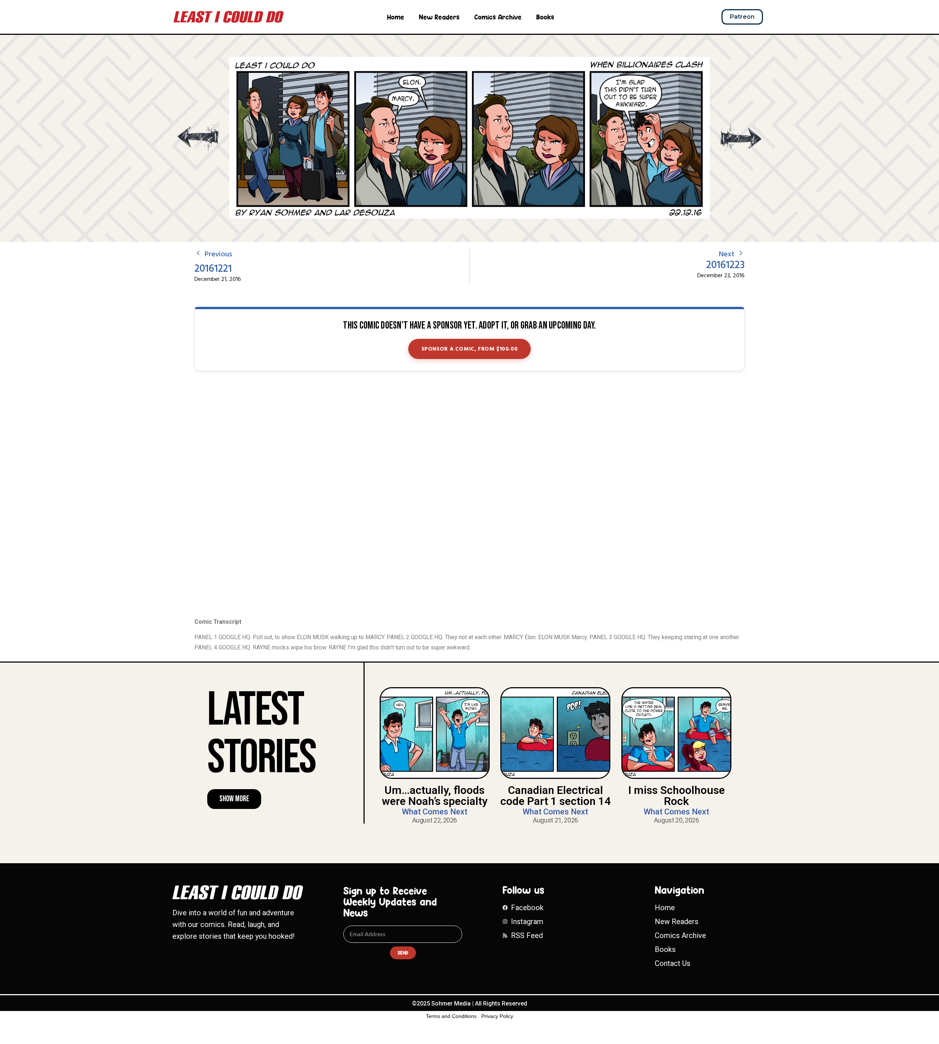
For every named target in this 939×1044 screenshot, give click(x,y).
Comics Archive (498, 16)
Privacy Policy (497, 1016)
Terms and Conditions (451, 1016)
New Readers (439, 16)
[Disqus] (469, 495)
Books (545, 16)
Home (395, 16)
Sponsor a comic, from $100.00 (469, 349)
